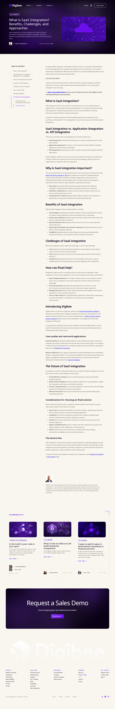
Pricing (86, 5)
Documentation (58, 672)
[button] (29, 5)
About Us (81, 672)
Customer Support (59, 677)
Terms (54, 696)
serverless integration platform (89, 311)
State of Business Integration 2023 (57, 175)
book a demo (51, 457)
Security (67, 696)
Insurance (33, 686)
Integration (9, 675)
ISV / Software (34, 679)
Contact (80, 679)
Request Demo (105, 672)
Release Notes (58, 679)
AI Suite (8, 683)
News (79, 677)
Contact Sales (105, 675)
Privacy (80, 681)
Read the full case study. (62, 348)
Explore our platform (97, 454)
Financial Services (35, 672)
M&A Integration (35, 688)
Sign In (103, 677)
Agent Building (10, 679)
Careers (82, 675)
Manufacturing (34, 675)
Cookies (74, 696)
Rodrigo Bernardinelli (21, 43)
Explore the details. (74, 360)
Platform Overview (11, 672)
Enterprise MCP (10, 681)
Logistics (32, 677)
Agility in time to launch (92, 316)
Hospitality (33, 683)
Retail (31, 681)
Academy (56, 675)
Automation (9, 677)
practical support (51, 319)
